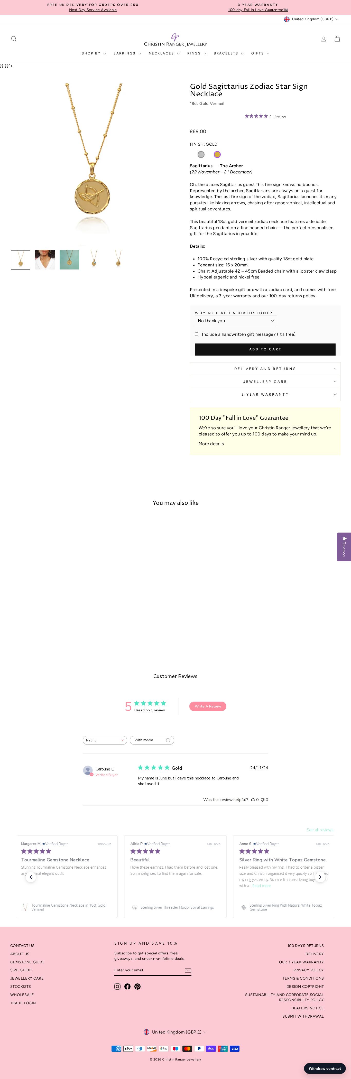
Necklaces (162, 53)
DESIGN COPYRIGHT (305, 986)
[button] (31, 877)
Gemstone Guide (27, 962)
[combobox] (105, 740)
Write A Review (208, 706)
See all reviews (320, 830)
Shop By (92, 53)
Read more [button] (262, 885)
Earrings (125, 53)
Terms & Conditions (303, 978)
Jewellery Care (265, 381)
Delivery (315, 954)
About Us (19, 954)
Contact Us (22, 945)
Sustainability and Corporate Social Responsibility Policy (284, 997)
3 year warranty (265, 394)
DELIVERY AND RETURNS (265, 369)
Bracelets (227, 53)
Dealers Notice (307, 1008)
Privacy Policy (308, 970)
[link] (66, 907)
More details (211, 443)
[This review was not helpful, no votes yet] (262, 800)
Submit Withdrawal (303, 1016)
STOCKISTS (20, 986)
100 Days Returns (306, 945)
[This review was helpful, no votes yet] (253, 800)
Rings (194, 53)
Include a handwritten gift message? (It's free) (248, 334)
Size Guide (21, 970)
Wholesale (22, 994)
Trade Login (23, 1003)
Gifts (258, 53)
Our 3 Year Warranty (301, 962)
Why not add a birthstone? (234, 313)
